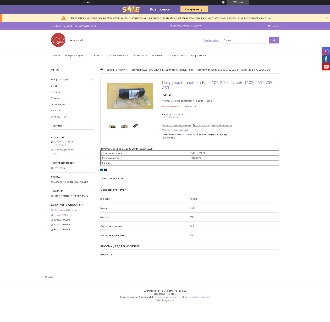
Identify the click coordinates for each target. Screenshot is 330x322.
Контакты (96, 55)
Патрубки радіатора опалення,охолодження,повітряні (161, 69)
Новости (55, 110)
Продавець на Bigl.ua (165, 293)
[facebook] (101, 170)
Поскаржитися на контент (167, 297)
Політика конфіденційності (196, 297)
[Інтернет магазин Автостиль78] (58, 46)
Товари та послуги (116, 69)
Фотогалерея (58, 104)
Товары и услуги (74, 55)
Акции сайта (140, 55)
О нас (54, 85)
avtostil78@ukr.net (63, 215)
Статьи (55, 98)
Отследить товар (176, 55)
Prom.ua (182, 290)
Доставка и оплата (117, 55)
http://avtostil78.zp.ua (65, 210)
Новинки (157, 55)
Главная (55, 55)
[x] (105, 170)
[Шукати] (274, 40)
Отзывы (55, 91)
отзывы (49, 276)
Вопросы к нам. (199, 55)
